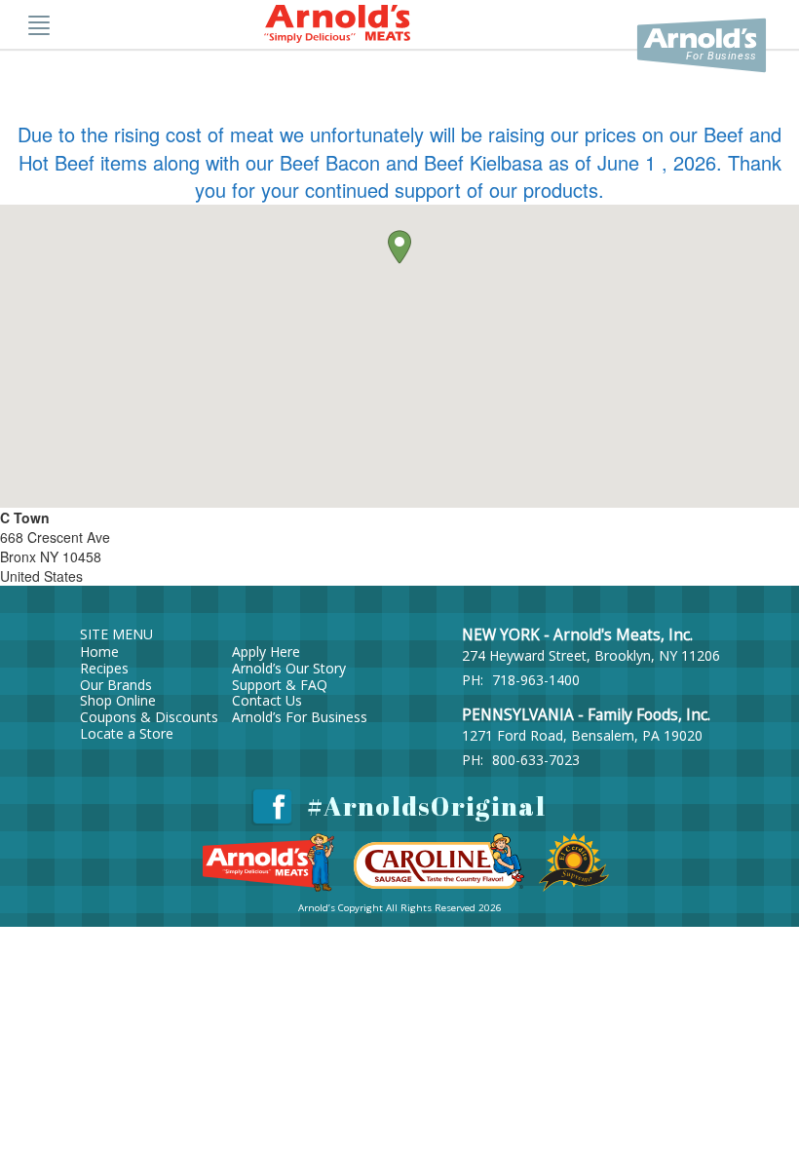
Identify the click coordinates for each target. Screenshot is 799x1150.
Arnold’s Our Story (289, 668)
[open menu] (39, 24)
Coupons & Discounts (149, 717)
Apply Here (266, 651)
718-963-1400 (536, 680)
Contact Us (267, 700)
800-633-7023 (536, 759)
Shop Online (118, 700)
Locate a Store (126, 733)
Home (99, 651)
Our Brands (116, 684)
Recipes (104, 668)
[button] (399, 247)
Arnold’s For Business (299, 717)
